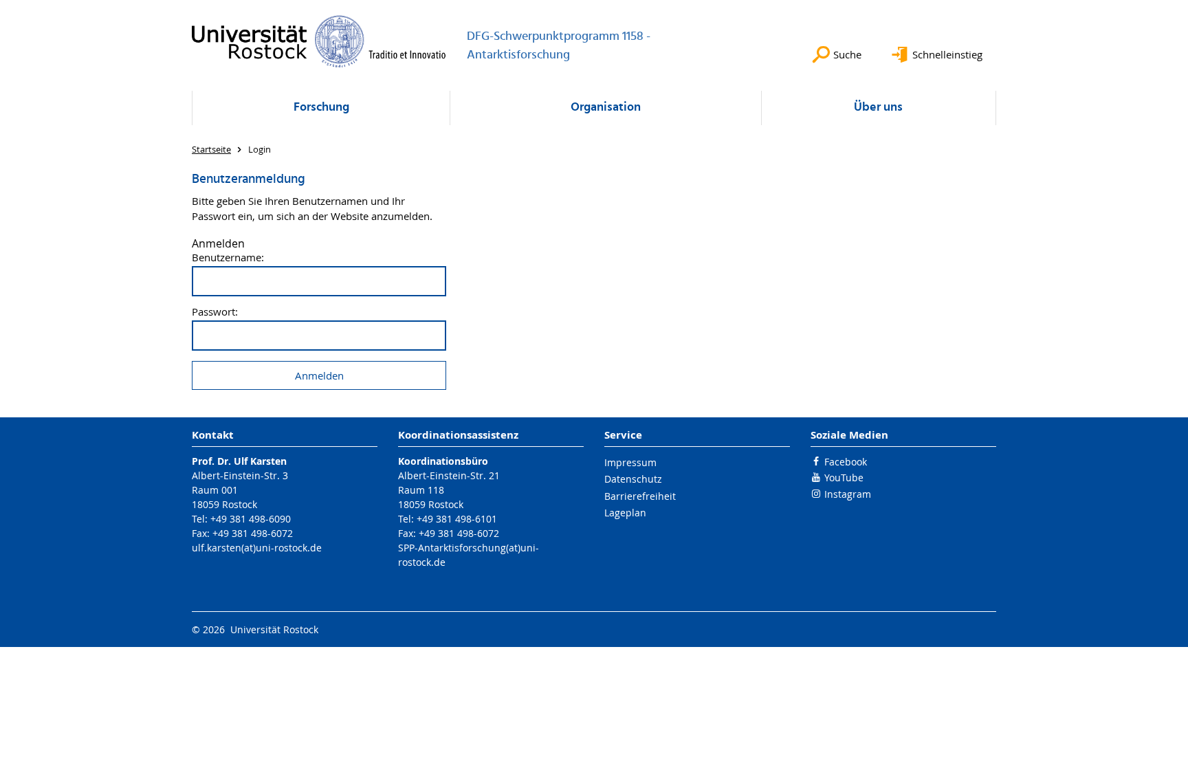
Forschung (321, 108)
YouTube (844, 477)
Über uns (878, 108)
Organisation (606, 108)
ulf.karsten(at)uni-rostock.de (257, 547)
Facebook (845, 461)
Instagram (847, 494)
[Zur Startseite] (319, 41)
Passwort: (215, 312)
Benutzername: (228, 257)
